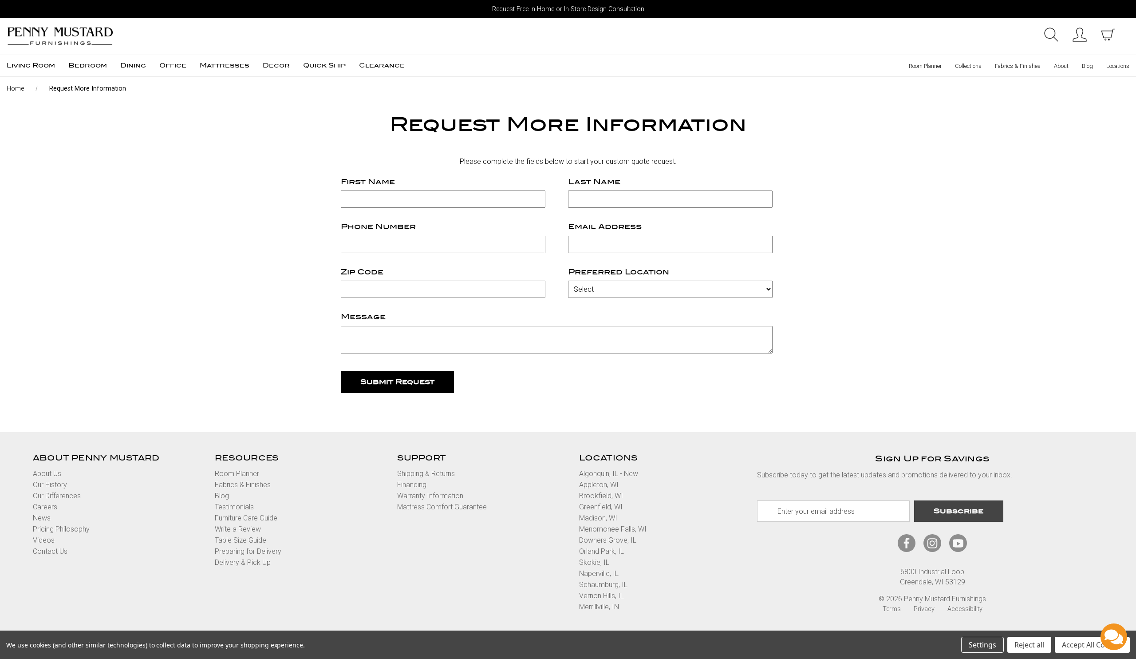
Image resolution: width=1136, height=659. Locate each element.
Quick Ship (324, 65)
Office (172, 65)
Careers (45, 507)
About (1061, 66)
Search (1051, 35)
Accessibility (964, 609)
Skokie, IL (594, 562)
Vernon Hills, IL (601, 596)
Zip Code (362, 272)
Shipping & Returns (426, 473)
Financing (411, 484)
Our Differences (57, 496)
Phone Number (378, 226)
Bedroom (87, 65)
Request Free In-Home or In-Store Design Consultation (568, 9)
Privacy (924, 609)
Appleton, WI (599, 484)
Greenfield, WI (601, 507)
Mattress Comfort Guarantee (442, 507)
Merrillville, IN (599, 607)
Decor (276, 65)
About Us (47, 473)
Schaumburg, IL (603, 584)
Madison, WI (598, 518)
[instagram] (932, 543)
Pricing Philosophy (61, 529)
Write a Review (238, 529)
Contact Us (50, 551)
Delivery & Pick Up (243, 562)
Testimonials (234, 507)
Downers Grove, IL (607, 540)
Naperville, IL (599, 573)
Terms (892, 609)
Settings (982, 645)
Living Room (31, 65)
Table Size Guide (240, 540)
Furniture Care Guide (246, 518)
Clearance (382, 65)
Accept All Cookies (1092, 645)
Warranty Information (430, 496)
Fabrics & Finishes (1018, 66)
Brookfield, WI (601, 496)
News (42, 518)
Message (363, 317)
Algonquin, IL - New (608, 473)
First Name (368, 182)
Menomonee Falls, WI (613, 529)
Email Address (605, 226)
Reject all (1029, 645)
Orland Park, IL (601, 551)
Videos (44, 540)
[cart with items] (1108, 35)
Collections (968, 66)
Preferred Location (618, 272)
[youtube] (958, 543)
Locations (1117, 66)
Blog (1087, 66)
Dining (133, 65)
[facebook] (906, 543)
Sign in (1080, 35)
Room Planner (925, 66)
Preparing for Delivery (248, 551)
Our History (50, 484)
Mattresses (224, 65)
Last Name (594, 182)
